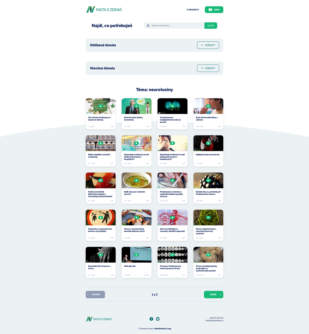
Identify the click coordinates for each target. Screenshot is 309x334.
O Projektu (193, 9)
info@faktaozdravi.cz (214, 320)
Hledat (210, 25)
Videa (217, 9)
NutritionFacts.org (163, 328)
